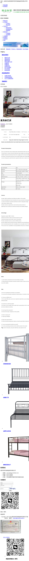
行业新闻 (8, 33)
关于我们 (5, 22)
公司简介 (8, 23)
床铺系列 (8, 30)
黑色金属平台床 (8, 61)
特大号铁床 (25, 49)
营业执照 (8, 24)
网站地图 (5, 5)
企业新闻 (8, 34)
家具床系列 (8, 27)
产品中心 (5, 26)
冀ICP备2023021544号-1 (18, 518)
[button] (12, 488)
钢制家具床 (7, 59)
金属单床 (7, 63)
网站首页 (5, 20)
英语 (4, 40)
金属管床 (7, 64)
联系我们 (5, 6)
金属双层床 (7, 66)
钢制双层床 (7, 60)
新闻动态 (5, 31)
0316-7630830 (6, 537)
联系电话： (3, 124)
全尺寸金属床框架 (9, 78)
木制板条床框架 (8, 77)
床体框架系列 (9, 29)
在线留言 (5, 38)
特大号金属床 (8, 67)
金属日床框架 (8, 75)
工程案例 (5, 36)
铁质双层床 (7, 70)
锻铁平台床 (7, 57)
